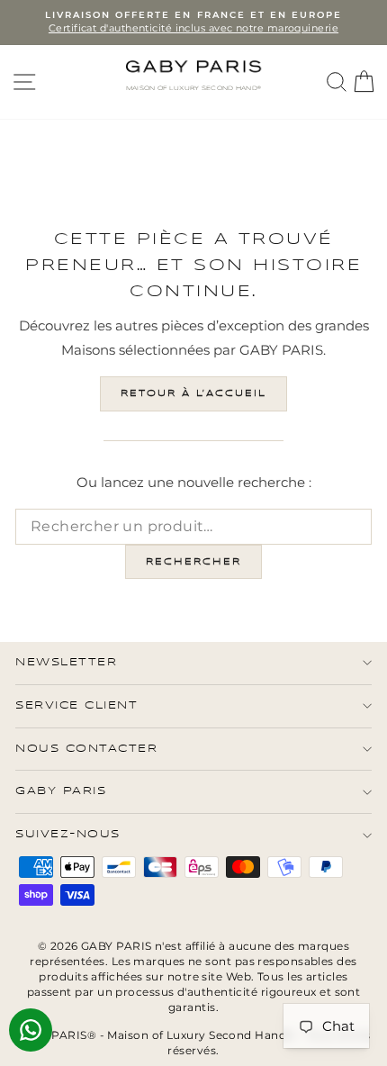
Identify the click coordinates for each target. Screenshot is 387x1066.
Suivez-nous (68, 834)
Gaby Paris (60, 791)
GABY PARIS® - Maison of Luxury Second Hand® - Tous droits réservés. (193, 1042)
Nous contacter (86, 749)
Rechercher (193, 561)
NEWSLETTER (66, 662)
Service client (76, 705)
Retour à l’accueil (193, 393)
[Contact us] (30, 1030)
